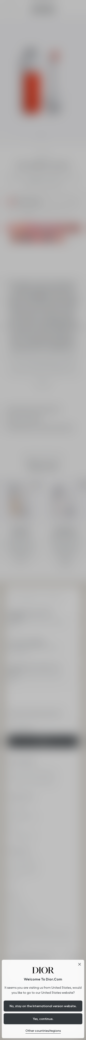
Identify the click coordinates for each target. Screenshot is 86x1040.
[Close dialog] (79, 964)
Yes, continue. (43, 1019)
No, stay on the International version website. (43, 1006)
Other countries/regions (43, 1030)
